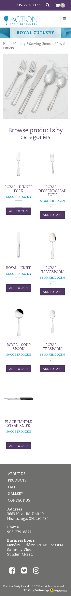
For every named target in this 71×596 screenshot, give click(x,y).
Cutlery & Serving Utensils (34, 44)
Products (17, 480)
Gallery (15, 493)
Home (7, 44)
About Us (17, 474)
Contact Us (19, 500)
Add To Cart (18, 211)
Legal (27, 590)
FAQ (11, 487)
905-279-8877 (28, 5)
